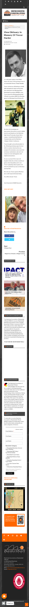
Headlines (11, 25)
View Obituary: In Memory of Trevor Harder (13, 35)
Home (6, 25)
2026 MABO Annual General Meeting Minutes (12, 309)
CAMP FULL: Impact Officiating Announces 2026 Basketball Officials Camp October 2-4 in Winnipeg (13, 275)
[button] (4, 596)
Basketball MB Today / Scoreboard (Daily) (12, 452)
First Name (8, 436)
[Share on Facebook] (9, 235)
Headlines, (7, 44)
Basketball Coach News (13, 454)
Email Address (10, 431)
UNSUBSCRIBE (8, 479)
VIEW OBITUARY (8, 189)
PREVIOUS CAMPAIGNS (10, 478)
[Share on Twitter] (9, 239)
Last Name (8, 441)
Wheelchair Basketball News (14, 466)
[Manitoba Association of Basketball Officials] (14, 14)
